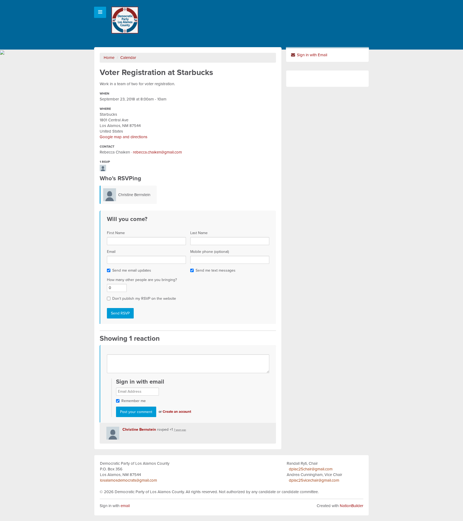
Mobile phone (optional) (209, 251)
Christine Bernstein (134, 194)
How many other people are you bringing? (142, 280)
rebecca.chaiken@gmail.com (157, 152)
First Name (116, 233)
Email (111, 251)
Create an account (177, 412)
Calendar (128, 57)
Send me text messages (216, 270)
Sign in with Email (311, 55)
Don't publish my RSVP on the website (144, 298)
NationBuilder (351, 505)
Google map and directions (123, 136)
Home (109, 57)
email (125, 505)
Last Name (199, 233)
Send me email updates (131, 270)
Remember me (133, 401)
